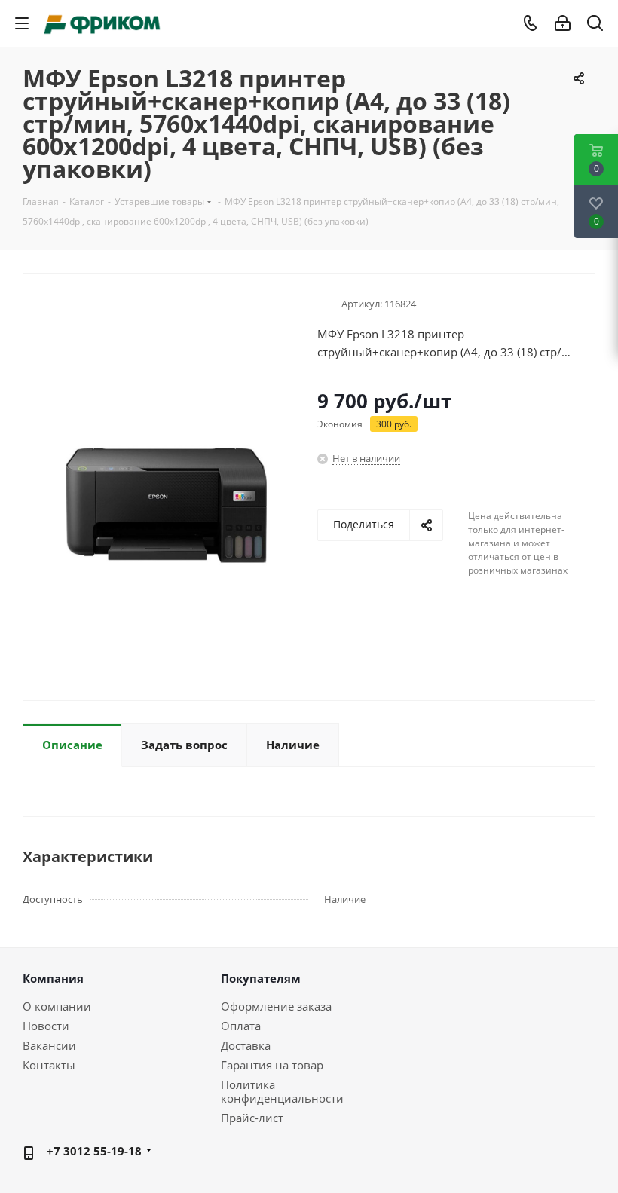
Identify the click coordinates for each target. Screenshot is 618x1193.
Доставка (246, 1045)
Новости (46, 1025)
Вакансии (49, 1045)
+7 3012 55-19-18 (94, 1150)
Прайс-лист (252, 1117)
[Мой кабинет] (563, 23)
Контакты (49, 1064)
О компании (57, 1006)
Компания (53, 978)
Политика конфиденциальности (282, 1091)
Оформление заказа (276, 1006)
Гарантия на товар (272, 1064)
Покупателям (261, 978)
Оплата (241, 1025)
